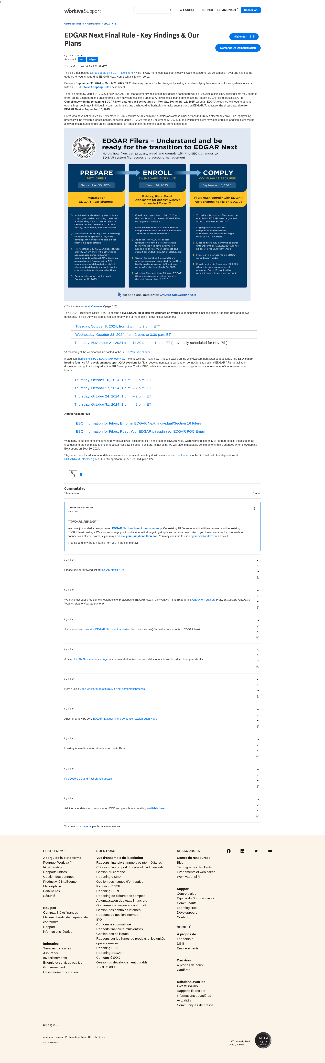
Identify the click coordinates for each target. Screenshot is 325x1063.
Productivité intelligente (60, 881)
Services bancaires (57, 948)
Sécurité (49, 896)
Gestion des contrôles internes (118, 910)
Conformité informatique (113, 924)
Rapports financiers (191, 991)
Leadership (185, 939)
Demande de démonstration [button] (238, 48)
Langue (189, 10)
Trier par (257, 493)
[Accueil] (82, 11)
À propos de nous (190, 965)
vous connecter (84, 826)
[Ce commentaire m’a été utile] (258, 561)
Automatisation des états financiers (121, 900)
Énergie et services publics (62, 962)
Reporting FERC (108, 891)
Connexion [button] (250, 10)
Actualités (184, 1000)
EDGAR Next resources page (90, 659)
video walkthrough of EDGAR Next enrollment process (112, 688)
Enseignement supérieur (61, 972)
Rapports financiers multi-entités (119, 929)
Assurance (51, 953)
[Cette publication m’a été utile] (73, 474)
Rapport (49, 927)
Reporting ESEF (108, 886)
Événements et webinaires (196, 872)
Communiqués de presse (195, 1005)
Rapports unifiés (55, 872)
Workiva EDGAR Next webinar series (107, 629)
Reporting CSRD (108, 876)
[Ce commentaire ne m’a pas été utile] (258, 572)
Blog (180, 862)
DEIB (181, 943)
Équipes (49, 908)
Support (183, 889)
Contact (182, 917)
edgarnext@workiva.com (204, 536)
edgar (92, 59)
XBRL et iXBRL (107, 967)
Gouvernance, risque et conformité (121, 905)
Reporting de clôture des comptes (120, 896)
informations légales (57, 931)
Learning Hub (187, 908)
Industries (51, 943)
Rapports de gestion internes (117, 914)
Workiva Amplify (188, 876)
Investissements (55, 958)
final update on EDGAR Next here (112, 72)
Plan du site (99, 1037)
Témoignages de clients (194, 867)
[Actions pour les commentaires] (254, 508)
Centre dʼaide (186, 893)
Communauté (93, 24)
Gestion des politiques (112, 934)
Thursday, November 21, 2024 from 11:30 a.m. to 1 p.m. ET (122, 343)
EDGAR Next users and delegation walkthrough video (124, 718)
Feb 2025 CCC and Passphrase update (88, 778)
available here (93, 306)
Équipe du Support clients (195, 898)
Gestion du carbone (110, 872)
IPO (99, 919)
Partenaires (51, 891)
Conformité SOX (108, 957)
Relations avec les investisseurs (191, 984)
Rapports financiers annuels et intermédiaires (129, 862)
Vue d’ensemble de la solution (119, 858)
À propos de (186, 934)
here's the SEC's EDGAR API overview (101, 358)
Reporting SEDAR (109, 953)
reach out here (179, 455)
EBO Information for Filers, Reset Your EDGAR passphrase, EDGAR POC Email (140, 431)
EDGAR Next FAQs (112, 570)
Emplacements (188, 948)
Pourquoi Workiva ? (57, 862)
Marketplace (52, 886)
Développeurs (187, 912)
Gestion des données (58, 876)
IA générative (52, 867)
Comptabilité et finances (60, 912)
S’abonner (240, 36)
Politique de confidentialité (78, 1037)
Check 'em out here (203, 599)
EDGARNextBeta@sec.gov (80, 459)
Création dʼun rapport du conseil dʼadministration (131, 867)
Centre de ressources (193, 858)
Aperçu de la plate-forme (62, 858)
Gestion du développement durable (122, 962)
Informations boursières (194, 995)
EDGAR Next (110, 24)
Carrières (184, 960)
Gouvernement (54, 967)
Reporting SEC (107, 948)
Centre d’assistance (74, 24)
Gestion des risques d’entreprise (119, 881)
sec (82, 59)
